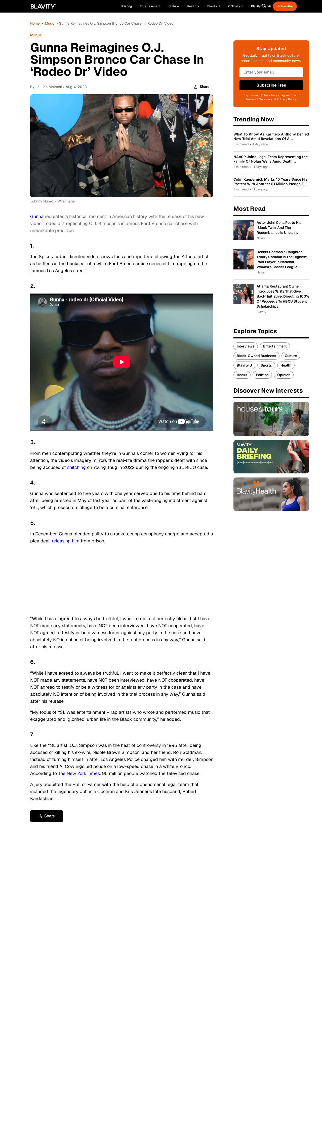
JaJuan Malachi (48, 87)
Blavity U (244, 365)
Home (35, 23)
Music (50, 23)
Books (242, 375)
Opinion (283, 375)
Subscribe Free (271, 85)
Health (285, 365)
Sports (266, 365)
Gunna (37, 216)
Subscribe (285, 6)
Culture (291, 356)
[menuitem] (193, 6)
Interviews (246, 346)
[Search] (264, 6)
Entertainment (275, 346)
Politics (262, 375)
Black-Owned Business (256, 356)
